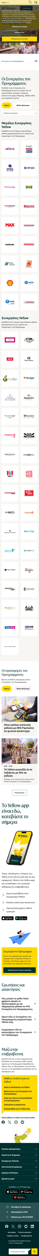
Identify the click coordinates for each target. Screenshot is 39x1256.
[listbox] (5, 2)
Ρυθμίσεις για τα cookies (19, 26)
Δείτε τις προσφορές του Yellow (17, 1087)
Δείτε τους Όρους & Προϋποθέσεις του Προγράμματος (18, 1099)
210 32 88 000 (27, 1217)
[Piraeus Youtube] (26, 1226)
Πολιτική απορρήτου (24, 1232)
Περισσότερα (19, 793)
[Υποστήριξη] (34, 3)
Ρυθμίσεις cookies (13, 1236)
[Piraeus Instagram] (19, 1226)
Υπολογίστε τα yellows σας (15, 1104)
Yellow (6, 105)
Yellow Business (23, 105)
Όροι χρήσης (12, 1232)
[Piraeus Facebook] (6, 1226)
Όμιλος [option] (4, 2)
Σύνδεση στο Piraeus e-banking (19, 970)
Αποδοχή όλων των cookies (19, 39)
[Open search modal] (30, 2)
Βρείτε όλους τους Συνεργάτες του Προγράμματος (18, 1092)
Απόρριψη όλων (19, 32)
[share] (35, 61)
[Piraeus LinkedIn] (32, 1226)
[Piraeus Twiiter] (13, 1226)
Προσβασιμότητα (26, 1236)
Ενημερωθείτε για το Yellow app (17, 1108)
